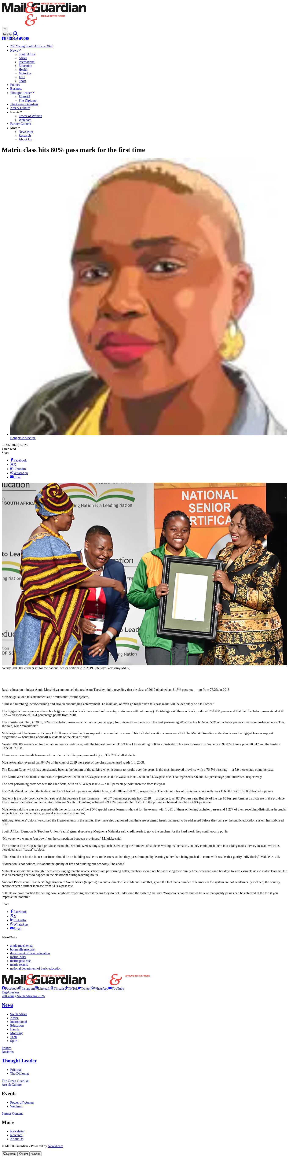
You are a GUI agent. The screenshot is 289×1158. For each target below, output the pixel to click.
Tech (13, 1037)
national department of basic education (35, 968)
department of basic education (30, 953)
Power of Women (22, 1102)
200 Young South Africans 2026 (23, 996)
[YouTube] (27, 39)
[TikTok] (17, 39)
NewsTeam (55, 1146)
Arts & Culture (12, 1084)
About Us (16, 1139)
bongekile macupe (22, 949)
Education (17, 1025)
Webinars (16, 1106)
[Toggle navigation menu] (5, 29)
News (7, 1005)
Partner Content (12, 1113)
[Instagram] (6, 39)
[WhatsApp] (23, 39)
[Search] (16, 34)
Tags (5, 992)
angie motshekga (21, 945)
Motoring (16, 1033)
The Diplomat (19, 1073)
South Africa (18, 1014)
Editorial (16, 1069)
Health (14, 1029)
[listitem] (10, 988)
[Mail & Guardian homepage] (144, 14)
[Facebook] (3, 39)
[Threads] (13, 39)
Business (8, 1052)
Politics (6, 1048)
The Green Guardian (15, 1080)
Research (16, 1135)
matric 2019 (18, 957)
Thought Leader (19, 1060)
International (18, 1021)
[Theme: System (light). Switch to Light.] (8, 34)
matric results (19, 964)
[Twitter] (20, 39)
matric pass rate (20, 961)
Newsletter (17, 1131)
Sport (13, 1041)
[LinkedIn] (10, 39)
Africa (14, 1018)
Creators (13, 992)
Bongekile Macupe (23, 438)
